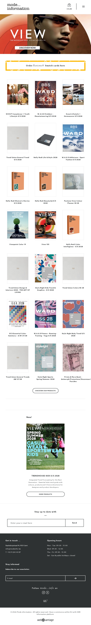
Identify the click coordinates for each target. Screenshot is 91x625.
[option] (45, 34)
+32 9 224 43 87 (13, 552)
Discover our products (45, 391)
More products (45, 494)
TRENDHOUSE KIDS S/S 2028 (46, 476)
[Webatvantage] (45, 620)
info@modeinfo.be (13, 549)
